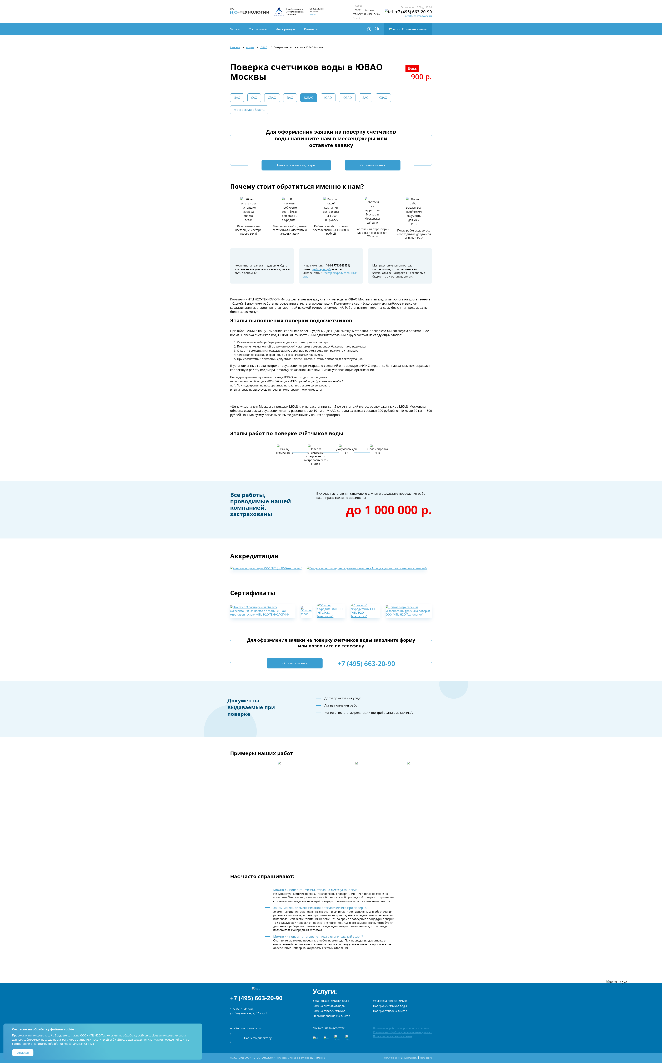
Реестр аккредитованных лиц (330, 274)
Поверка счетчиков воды (390, 1006)
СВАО (272, 97)
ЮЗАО (347, 97)
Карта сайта (426, 1057)
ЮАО (328, 97)
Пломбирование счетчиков (331, 1016)
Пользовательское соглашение (392, 1036)
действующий (321, 269)
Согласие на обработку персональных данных (402, 1032)
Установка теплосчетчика (390, 1001)
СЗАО (383, 97)
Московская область (249, 110)
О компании (258, 29)
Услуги (235, 29)
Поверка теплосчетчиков (390, 1011)
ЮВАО (309, 97)
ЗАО (366, 97)
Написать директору (258, 1038)
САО (254, 97)
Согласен (23, 1053)
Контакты (311, 29)
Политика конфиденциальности (400, 1057)
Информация (285, 29)
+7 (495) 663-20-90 (413, 11)
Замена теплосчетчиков (329, 1011)
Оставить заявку (414, 29)
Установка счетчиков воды (331, 1001)
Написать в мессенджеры (296, 165)
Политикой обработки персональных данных (63, 1044)
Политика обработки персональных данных (401, 1028)
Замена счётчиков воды (329, 1006)
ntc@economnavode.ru (418, 16)
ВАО (290, 97)
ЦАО (237, 97)
